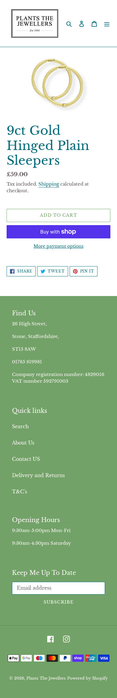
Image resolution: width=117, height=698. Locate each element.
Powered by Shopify (87, 678)
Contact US (26, 459)
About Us (23, 443)
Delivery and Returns (38, 475)
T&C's (19, 492)
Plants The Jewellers (46, 678)
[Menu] (106, 23)
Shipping (48, 184)
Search (20, 426)
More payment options (58, 246)
